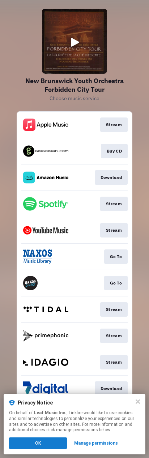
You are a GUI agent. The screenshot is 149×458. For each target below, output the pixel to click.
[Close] (138, 401)
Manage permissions (96, 443)
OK (38, 443)
